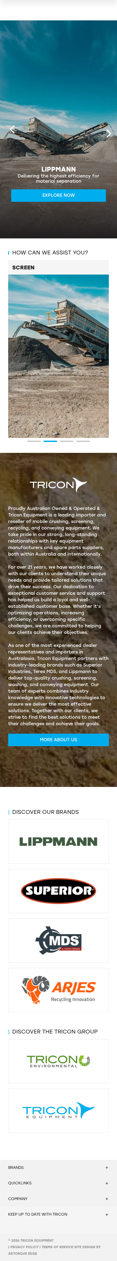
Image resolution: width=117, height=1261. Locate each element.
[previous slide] (12, 129)
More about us (58, 739)
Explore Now (58, 195)
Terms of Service (57, 1247)
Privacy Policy (24, 1247)
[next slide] (109, 133)
